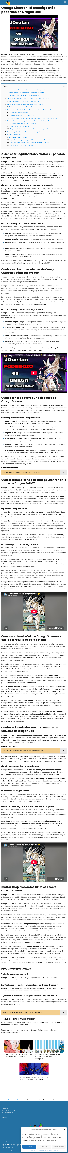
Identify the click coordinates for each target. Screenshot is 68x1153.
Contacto (4, 1117)
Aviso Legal (5, 1108)
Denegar (44, 1147)
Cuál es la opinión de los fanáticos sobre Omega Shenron (25, 132)
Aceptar (29, 1147)
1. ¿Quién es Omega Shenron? (18, 137)
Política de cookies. (7, 1112)
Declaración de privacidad (45, 1150)
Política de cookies (33, 1150)
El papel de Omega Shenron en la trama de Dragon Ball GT (28, 93)
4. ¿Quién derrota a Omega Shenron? (22, 145)
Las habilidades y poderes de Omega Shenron (24, 101)
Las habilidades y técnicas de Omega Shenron (24, 95)
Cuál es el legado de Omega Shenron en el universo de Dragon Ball (28, 121)
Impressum (56, 1150)
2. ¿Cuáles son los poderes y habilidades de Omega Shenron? (30, 140)
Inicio (3, 1106)
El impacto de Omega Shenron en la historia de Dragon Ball (29, 129)
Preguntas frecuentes (14, 135)
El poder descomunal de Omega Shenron (22, 124)
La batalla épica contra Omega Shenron (23, 115)
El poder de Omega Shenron (18, 113)
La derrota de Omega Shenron (19, 126)
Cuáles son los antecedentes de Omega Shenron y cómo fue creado (29, 98)
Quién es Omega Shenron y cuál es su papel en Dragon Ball (25, 90)
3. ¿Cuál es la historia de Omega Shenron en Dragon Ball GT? (29, 143)
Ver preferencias (58, 1147)
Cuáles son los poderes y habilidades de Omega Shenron (25, 104)
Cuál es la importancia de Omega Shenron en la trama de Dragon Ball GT (30, 110)
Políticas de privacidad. (9, 1110)
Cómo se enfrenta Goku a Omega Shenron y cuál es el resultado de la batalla (32, 118)
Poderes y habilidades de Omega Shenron (23, 107)
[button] (65, 1129)
